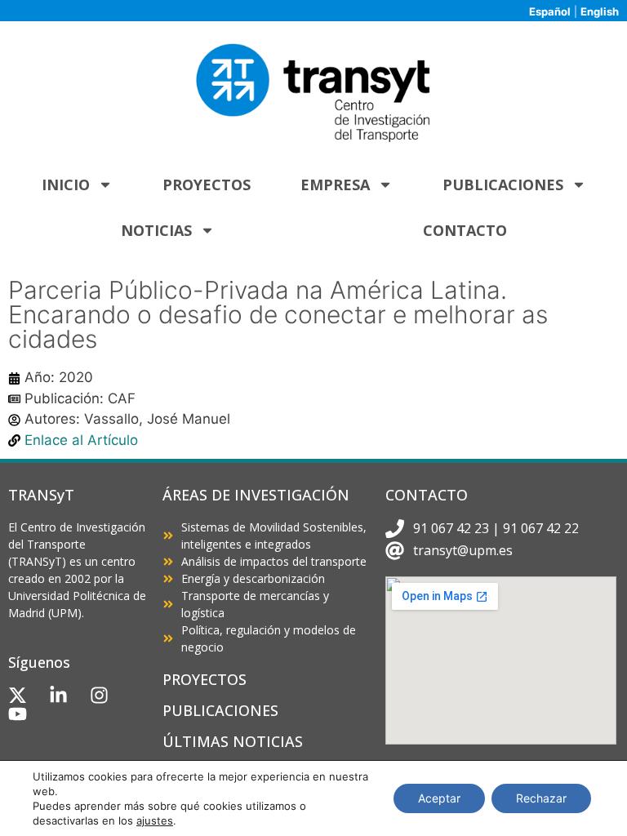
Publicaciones (502, 184)
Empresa (335, 184)
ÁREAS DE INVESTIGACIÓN (255, 495)
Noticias (156, 230)
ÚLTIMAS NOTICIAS (232, 741)
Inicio (66, 184)
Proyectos (206, 184)
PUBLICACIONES (220, 710)
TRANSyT (41, 495)
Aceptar (439, 798)
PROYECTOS (204, 679)
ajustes (154, 820)
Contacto (465, 230)
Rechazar (541, 798)
